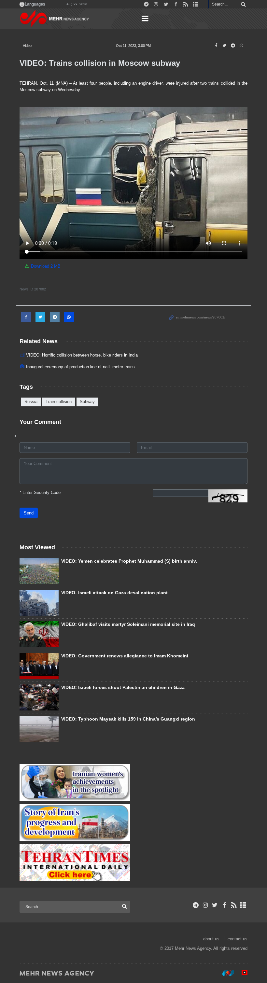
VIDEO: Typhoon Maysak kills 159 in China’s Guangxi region (128, 719)
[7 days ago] (39, 729)
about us (211, 938)
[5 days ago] (39, 603)
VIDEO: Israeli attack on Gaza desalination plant (114, 592)
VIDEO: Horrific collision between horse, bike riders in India (82, 355)
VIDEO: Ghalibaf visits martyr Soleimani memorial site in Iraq (128, 624)
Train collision (59, 401)
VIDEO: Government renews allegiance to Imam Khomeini (124, 655)
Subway (87, 401)
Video (27, 46)
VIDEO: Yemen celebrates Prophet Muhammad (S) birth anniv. (129, 561)
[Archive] (243, 905)
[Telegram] (196, 905)
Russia (30, 401)
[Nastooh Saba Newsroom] (225, 973)
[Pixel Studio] (241, 973)
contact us (237, 938)
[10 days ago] (39, 634)
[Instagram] (205, 905)
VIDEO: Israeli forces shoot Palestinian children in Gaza (123, 687)
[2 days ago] (39, 697)
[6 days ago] (39, 666)
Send (29, 513)
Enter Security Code (40, 492)
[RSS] (234, 905)
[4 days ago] (39, 571)
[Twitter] (215, 905)
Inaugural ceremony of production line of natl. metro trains (80, 366)
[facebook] (224, 905)
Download (45, 266)
